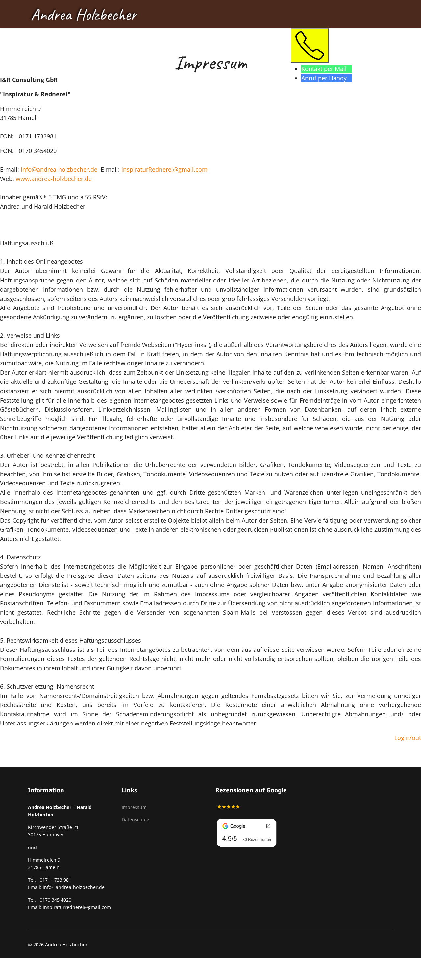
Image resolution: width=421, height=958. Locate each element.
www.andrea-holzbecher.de (54, 179)
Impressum (134, 807)
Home (37, 58)
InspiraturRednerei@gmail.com (164, 169)
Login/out (407, 738)
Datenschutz (135, 819)
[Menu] (389, 58)
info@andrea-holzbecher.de (59, 169)
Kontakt (69, 58)
